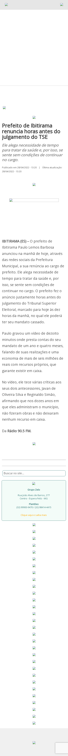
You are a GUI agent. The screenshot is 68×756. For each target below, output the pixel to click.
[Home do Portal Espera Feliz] (6, 5)
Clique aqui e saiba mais (34, 515)
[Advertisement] (34, 41)
